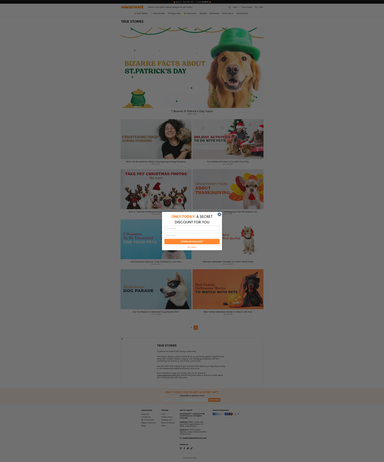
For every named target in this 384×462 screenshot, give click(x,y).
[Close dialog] (219, 214)
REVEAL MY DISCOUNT (192, 241)
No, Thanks (192, 247)
